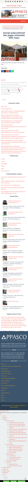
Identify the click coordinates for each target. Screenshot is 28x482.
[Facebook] (6, 1)
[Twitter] (8, 1)
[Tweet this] (5, 71)
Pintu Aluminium (5, 325)
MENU (24, 21)
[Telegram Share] (10, 71)
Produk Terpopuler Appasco (8, 385)
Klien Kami (3, 376)
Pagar (2, 168)
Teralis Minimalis (5, 319)
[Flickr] (20, 1)
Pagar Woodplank (5, 381)
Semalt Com (4, 317)
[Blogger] (22, 1)
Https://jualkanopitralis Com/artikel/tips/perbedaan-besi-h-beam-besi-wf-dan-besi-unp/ (13, 126)
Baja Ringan (4, 163)
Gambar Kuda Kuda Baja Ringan (18, 325)
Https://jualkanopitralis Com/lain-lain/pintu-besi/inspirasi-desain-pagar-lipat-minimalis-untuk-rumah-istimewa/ (14, 142)
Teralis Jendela (14, 319)
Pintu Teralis (4, 383)
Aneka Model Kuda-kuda (18, 324)
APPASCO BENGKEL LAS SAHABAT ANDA (11, 366)
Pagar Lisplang (20, 317)
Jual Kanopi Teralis (6, 405)
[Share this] (2, 71)
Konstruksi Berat (5, 171)
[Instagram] (13, 1)
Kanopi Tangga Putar (6, 108)
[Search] (4, 474)
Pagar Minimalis (12, 317)
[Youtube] (17, 1)
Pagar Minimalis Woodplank (8, 378)
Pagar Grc (9, 324)
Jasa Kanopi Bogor (5, 371)
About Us (3, 364)
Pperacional (4, 106)
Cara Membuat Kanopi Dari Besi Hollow (11, 327)
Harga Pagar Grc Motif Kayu (11, 320)
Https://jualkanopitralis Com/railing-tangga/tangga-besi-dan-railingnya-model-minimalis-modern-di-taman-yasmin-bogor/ (12, 116)
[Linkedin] (15, 1)
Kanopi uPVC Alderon (6, 373)
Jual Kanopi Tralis (14, 6)
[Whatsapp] (13, 71)
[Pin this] (7, 71)
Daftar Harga (4, 369)
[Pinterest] (10, 1)
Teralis (2, 161)
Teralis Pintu (22, 320)
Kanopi (3, 159)
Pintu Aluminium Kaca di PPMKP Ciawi (10, 185)
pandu (3, 80)
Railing (3, 166)
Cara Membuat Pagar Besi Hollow (9, 322)
